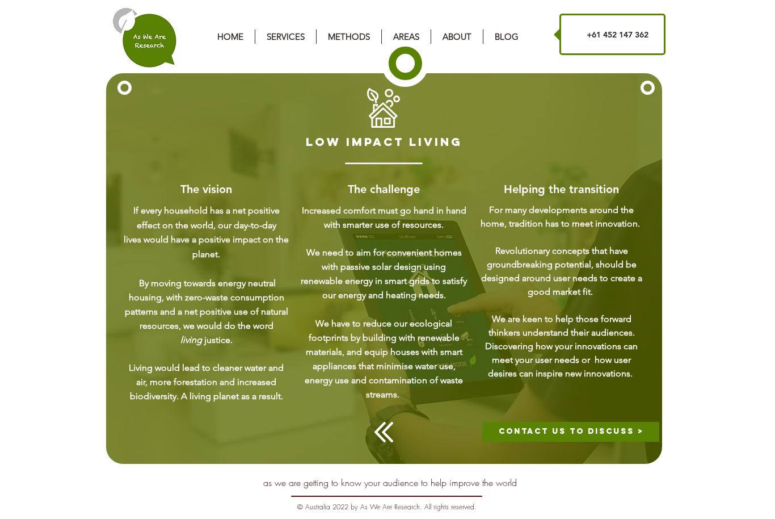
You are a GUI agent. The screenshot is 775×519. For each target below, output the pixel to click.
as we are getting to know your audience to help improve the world (390, 482)
